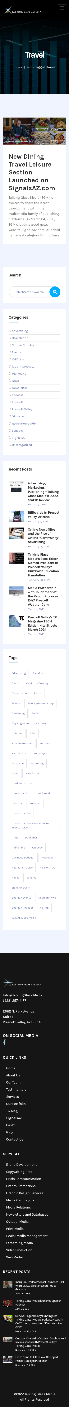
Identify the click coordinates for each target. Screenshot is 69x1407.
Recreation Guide (24, 423)
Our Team (13, 1082)
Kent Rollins (19, 753)
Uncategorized (22, 445)
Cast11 (11, 1125)
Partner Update (21, 793)
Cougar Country (23, 345)
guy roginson (20, 723)
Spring (44, 907)
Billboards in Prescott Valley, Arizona (44, 514)
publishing (18, 847)
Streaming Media (19, 1243)
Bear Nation (20, 338)
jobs (32, 733)
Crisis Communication (23, 1179)
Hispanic (41, 723)
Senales (31, 877)
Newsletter (19, 388)
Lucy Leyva (40, 753)
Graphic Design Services (24, 1193)
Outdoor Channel (22, 783)
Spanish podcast (22, 907)
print (15, 837)
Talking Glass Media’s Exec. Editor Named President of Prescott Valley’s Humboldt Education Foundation (43, 564)
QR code (37, 847)
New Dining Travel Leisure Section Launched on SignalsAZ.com (32, 172)
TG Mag (12, 1111)
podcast (17, 803)
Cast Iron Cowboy (37, 683)
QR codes (18, 416)
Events (16, 352)
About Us (13, 1075)
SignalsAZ (19, 438)
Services (12, 1097)
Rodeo (15, 877)
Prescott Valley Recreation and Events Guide (31, 825)
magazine (18, 763)
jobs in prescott (23, 366)
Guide (35, 713)
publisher (31, 837)
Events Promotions (21, 1186)
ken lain (44, 743)
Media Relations (18, 1207)
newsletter (32, 773)
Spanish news (47, 897)
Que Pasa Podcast (23, 857)
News (16, 381)
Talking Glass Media (24, 917)
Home (18, 67)
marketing (19, 373)
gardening (18, 713)
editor (37, 693)
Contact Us (14, 1139)
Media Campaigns (20, 1200)
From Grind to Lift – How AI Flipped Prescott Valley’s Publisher (36, 1359)
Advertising (20, 331)
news (15, 773)
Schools (17, 430)
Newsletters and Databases (27, 1214)
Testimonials (16, 1089)
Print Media (15, 1229)
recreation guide (22, 867)
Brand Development (21, 1164)
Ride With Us (47, 867)
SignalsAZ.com (21, 887)
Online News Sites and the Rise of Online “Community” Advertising (43, 535)
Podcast (17, 395)
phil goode (44, 793)
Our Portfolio (16, 1104)
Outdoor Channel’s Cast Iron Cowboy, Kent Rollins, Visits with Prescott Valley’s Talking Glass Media (40, 1342)
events (16, 703)
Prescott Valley (22, 409)
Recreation (48, 857)
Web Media (14, 1257)
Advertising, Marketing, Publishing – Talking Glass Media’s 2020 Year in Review (43, 491)
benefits (38, 673)
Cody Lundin (19, 693)
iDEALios (18, 359)
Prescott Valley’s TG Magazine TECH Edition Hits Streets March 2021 (42, 623)
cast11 (15, 683)
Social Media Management (27, 1236)
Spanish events (21, 897)
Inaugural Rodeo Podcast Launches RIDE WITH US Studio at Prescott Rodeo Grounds (40, 1285)
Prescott (17, 402)
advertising (19, 673)
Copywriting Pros (19, 1172)
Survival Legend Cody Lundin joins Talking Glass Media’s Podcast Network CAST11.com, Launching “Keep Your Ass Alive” (39, 1321)
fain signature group (40, 703)
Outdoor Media (17, 1221)
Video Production (19, 1250)
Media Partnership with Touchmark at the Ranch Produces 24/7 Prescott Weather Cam (43, 596)
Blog (9, 1132)
